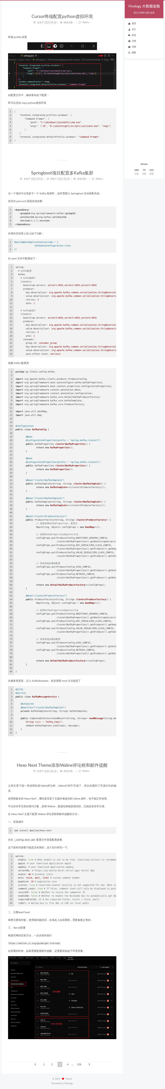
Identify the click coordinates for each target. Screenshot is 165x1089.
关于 (134, 29)
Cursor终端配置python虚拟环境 (62, 16)
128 (79, 1064)
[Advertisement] (144, 111)
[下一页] (89, 1064)
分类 (134, 41)
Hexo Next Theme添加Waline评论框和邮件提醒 (62, 765)
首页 (134, 24)
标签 (134, 35)
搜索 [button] (134, 53)
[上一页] (35, 1064)
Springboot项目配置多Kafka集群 (62, 173)
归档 (134, 47)
